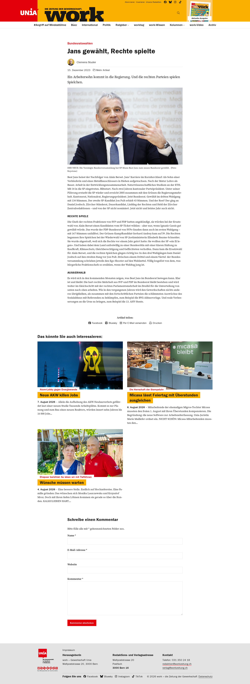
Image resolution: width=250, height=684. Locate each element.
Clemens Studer (86, 62)
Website (72, 564)
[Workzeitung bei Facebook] (165, 2)
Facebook (92, 676)
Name (71, 535)
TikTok (139, 676)
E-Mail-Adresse (77, 550)
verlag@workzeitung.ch (175, 667)
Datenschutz (205, 676)
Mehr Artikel (103, 70)
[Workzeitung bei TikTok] (180, 2)
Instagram (124, 676)
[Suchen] (178, 12)
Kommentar (75, 579)
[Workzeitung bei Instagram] (175, 2)
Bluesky (108, 676)
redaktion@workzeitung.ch (177, 663)
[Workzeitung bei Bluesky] (170, 2)
